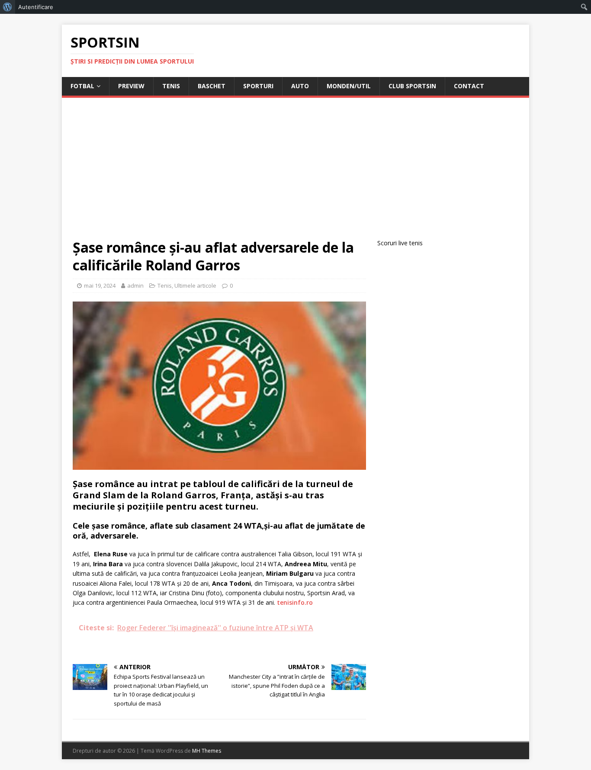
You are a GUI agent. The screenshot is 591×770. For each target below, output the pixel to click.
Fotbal (82, 86)
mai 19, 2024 (100, 285)
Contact (469, 86)
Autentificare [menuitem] (35, 6)
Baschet (211, 86)
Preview (131, 86)
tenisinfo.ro (295, 602)
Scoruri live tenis (400, 243)
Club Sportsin (412, 86)
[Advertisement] (295, 173)
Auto (300, 86)
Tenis (171, 86)
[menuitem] (7, 7)
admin (135, 285)
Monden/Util (349, 86)
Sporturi (258, 86)
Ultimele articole (195, 285)
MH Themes (206, 750)
